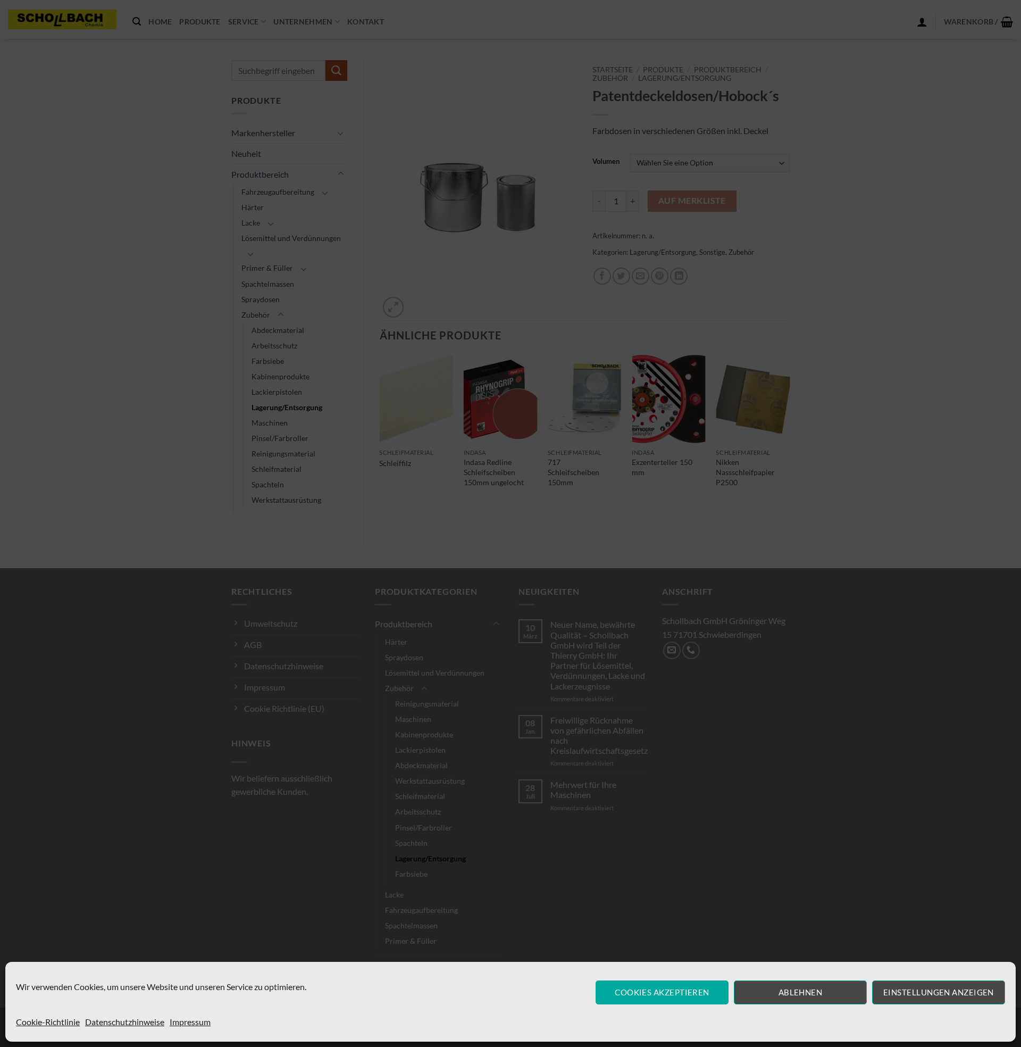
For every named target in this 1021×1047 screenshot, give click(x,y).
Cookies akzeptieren (662, 992)
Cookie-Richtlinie (48, 1022)
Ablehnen (801, 992)
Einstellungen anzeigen (938, 992)
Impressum (190, 1022)
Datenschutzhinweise (124, 1022)
